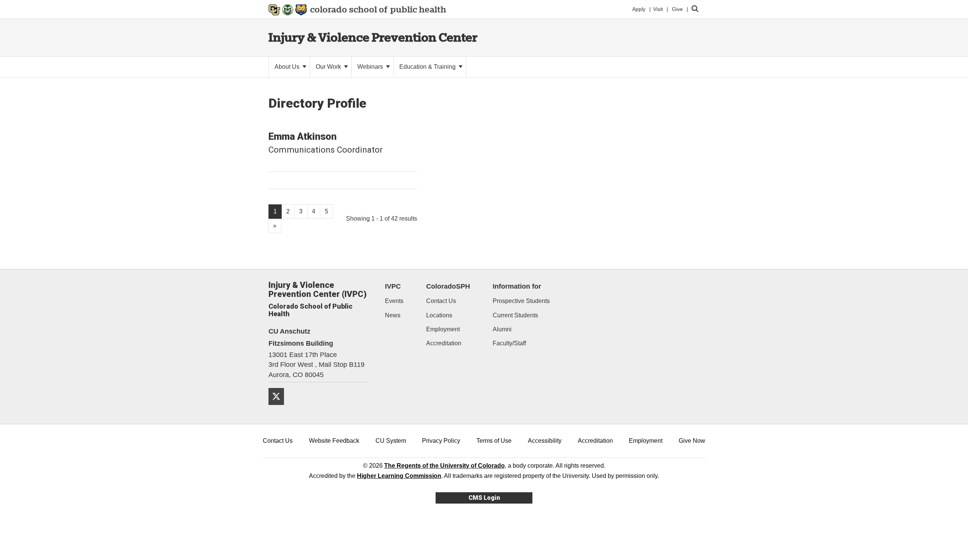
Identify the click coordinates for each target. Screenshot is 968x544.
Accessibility (545, 440)
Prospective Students (521, 301)
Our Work (329, 66)
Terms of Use (494, 440)
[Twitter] (279, 408)
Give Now (692, 440)
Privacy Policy (441, 440)
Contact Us (441, 301)
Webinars (371, 66)
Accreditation (443, 343)
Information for (517, 286)
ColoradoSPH (448, 286)
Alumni (502, 329)
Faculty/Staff (509, 343)
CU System (390, 440)
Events (394, 301)
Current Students (515, 315)
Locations (439, 315)
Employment (443, 329)
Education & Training (428, 66)
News (392, 315)
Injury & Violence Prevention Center (373, 37)
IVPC (393, 286)
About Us (288, 66)
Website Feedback (334, 440)
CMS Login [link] (484, 497)
